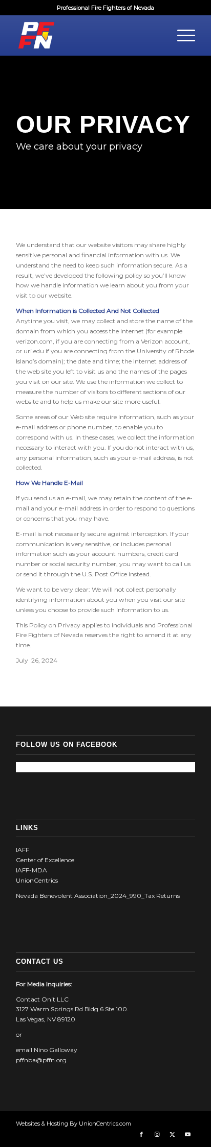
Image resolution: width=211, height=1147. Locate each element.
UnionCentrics (37, 880)
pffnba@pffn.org (41, 1060)
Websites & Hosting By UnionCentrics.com (73, 1123)
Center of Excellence (45, 860)
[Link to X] (172, 1134)
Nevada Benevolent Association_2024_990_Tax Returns (98, 895)
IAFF (22, 849)
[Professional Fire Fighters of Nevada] (87, 35)
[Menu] (181, 35)
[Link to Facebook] (141, 1134)
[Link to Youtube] (187, 1134)
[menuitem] (181, 35)
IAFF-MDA (31, 870)
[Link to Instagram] (156, 1134)
